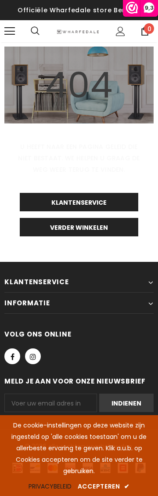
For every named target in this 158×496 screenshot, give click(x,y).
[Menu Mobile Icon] (9, 31)
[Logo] (78, 31)
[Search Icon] (44, 31)
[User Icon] (120, 31)
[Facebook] (12, 356)
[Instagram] (33, 356)
